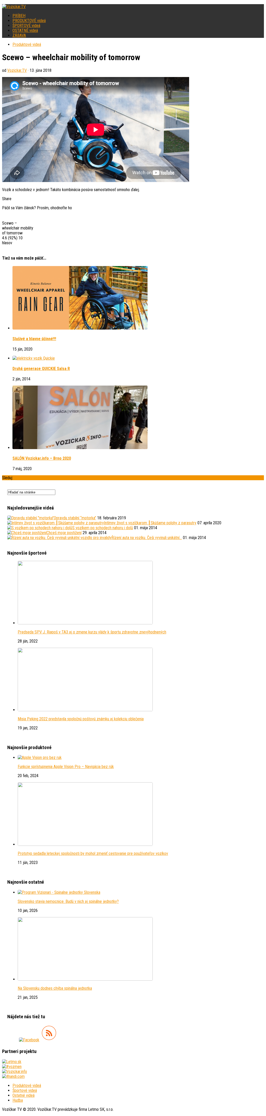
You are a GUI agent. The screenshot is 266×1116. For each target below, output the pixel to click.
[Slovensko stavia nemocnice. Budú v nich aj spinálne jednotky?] (59, 892)
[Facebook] (29, 1039)
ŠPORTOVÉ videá (26, 25)
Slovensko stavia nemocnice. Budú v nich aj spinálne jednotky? (68, 901)
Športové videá (24, 1090)
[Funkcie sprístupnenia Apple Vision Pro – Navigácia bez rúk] (40, 757)
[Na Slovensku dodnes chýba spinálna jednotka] (85, 979)
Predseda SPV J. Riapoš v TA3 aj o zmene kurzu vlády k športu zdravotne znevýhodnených (92, 632)
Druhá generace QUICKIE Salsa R (41, 368)
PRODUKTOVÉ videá (29, 20)
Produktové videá (26, 44)
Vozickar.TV (17, 70)
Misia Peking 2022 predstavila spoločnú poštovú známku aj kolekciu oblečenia (81, 718)
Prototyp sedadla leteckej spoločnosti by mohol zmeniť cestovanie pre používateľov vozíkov (93, 853)
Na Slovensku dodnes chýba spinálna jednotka (55, 988)
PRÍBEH (18, 15)
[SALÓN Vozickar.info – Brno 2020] (80, 447)
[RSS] (49, 1039)
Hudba (17, 1100)
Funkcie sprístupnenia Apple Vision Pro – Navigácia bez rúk (66, 766)
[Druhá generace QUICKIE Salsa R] (33, 358)
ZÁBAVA (19, 35)
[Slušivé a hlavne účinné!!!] (80, 328)
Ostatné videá (23, 1095)
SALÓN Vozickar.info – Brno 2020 (41, 458)
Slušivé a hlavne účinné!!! (34, 338)
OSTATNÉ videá (25, 30)
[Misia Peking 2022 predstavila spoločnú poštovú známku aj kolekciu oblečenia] (85, 709)
